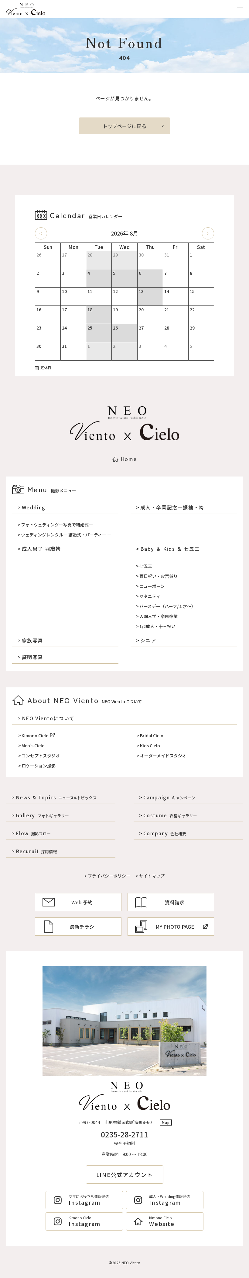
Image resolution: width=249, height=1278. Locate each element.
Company (164, 833)
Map (166, 1122)
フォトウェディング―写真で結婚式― (57, 525)
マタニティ (149, 596)
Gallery (42, 815)
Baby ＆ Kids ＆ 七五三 (170, 548)
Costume (170, 815)
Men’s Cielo (33, 745)
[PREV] (41, 233)
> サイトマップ (150, 876)
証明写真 (32, 657)
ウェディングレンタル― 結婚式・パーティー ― (66, 535)
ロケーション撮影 (39, 766)
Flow (33, 833)
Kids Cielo (150, 745)
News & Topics (56, 797)
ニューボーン (152, 586)
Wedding (34, 507)
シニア (148, 640)
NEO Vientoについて (48, 718)
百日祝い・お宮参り (158, 576)
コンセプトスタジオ (41, 755)
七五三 (145, 566)
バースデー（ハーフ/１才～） (167, 606)
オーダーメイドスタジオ (163, 755)
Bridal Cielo (151, 735)
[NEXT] (208, 233)
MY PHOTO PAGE (174, 926)
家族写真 (32, 640)
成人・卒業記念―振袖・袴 (172, 507)
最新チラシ (82, 926)
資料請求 (174, 902)
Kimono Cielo (35, 735)
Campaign (169, 797)
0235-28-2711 (124, 1134)
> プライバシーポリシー (107, 876)
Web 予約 (82, 902)
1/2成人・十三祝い (157, 626)
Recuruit (36, 851)
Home (129, 459)
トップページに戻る (124, 126)
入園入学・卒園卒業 (158, 616)
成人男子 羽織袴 (41, 548)
